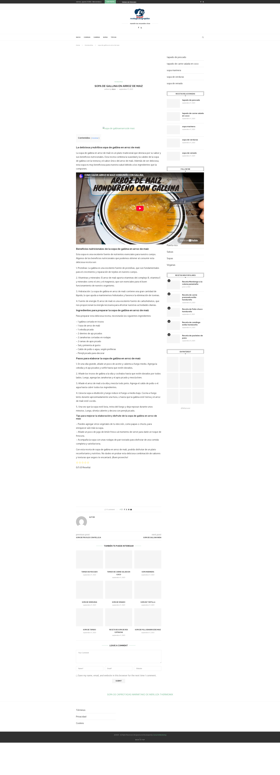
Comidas (87, 37)
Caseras (171, 192)
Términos (80, 710)
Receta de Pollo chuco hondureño (192, 310)
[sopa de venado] (118, 590)
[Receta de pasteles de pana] (173, 338)
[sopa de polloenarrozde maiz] (147, 617)
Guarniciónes (173, 218)
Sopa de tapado (89, 630)
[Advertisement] (118, 64)
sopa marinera (148, 572)
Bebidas (171, 186)
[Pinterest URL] (172, 364)
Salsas (170, 251)
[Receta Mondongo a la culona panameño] (173, 285)
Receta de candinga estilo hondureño (191, 323)
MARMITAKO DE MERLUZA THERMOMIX (152, 694)
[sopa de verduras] (89, 590)
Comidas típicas (175, 205)
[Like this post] (122, 509)
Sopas (105, 37)
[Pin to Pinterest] (128, 509)
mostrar (95, 138)
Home (78, 45)
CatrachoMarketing (159, 735)
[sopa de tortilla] (147, 590)
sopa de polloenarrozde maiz (148, 630)
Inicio (78, 37)
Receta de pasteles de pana (192, 337)
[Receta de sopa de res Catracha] (118, 617)
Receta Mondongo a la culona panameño (192, 283)
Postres (170, 238)
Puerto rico (172, 245)
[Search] (203, 37)
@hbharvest (185, 408)
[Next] (120, 1)
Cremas (170, 212)
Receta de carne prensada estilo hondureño (189, 297)
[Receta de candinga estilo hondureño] (173, 325)
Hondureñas (89, 45)
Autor (114, 89)
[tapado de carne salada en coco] (118, 559)
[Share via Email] (131, 509)
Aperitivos (172, 179)
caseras (97, 37)
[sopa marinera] (147, 559)
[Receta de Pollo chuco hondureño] (173, 312)
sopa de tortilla (148, 602)
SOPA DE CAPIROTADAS (119, 694)
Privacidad (81, 716)
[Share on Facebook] (124, 509)
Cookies (80, 723)
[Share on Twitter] (126, 509)
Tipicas (113, 37)
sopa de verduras (89, 602)
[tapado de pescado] (89, 559)
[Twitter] (203, 1)
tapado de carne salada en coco (183, 63)
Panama (171, 232)
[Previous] (118, 1)
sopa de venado (118, 602)
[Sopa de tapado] (89, 617)
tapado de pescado (129, 2)
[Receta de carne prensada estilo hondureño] (173, 298)
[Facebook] (200, 1)
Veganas (171, 264)
